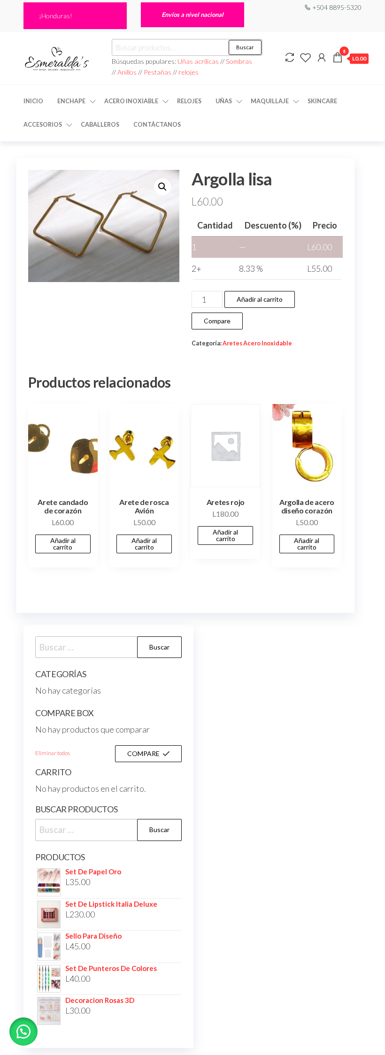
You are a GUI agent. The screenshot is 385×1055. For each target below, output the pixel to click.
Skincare (322, 101)
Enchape (71, 101)
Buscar (245, 47)
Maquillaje (270, 101)
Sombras (239, 61)
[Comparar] (290, 57)
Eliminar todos (52, 753)
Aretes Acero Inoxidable (257, 343)
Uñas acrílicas (198, 61)
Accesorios (42, 124)
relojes (188, 72)
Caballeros (100, 124)
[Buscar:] (108, 647)
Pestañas (158, 72)
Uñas (224, 101)
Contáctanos (157, 124)
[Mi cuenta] (322, 57)
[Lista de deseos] (306, 57)
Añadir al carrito (260, 299)
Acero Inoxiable (131, 101)
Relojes (189, 101)
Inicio (33, 101)
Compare (217, 321)
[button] (162, 186)
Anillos (127, 72)
